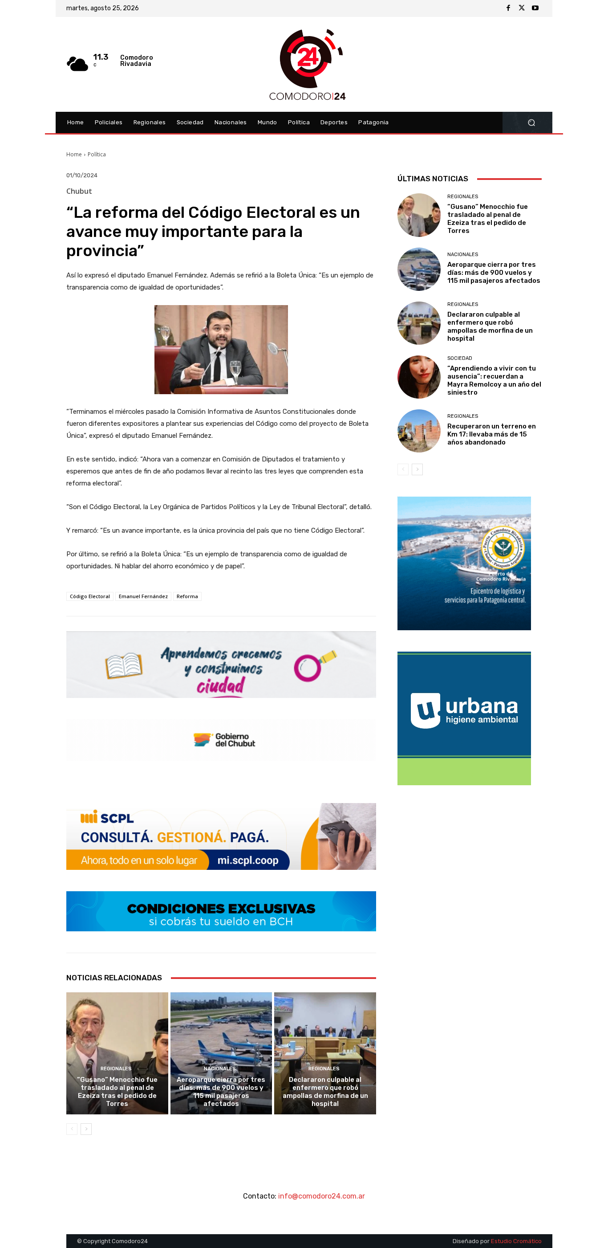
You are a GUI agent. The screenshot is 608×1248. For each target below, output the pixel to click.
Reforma (187, 596)
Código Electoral (90, 596)
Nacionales (220, 1068)
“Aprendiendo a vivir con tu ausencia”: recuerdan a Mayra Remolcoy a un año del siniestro (494, 380)
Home (74, 154)
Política (97, 154)
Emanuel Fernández (143, 596)
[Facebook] (508, 8)
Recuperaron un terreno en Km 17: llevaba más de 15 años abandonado (491, 434)
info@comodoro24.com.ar (321, 1196)
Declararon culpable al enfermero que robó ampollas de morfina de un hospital (325, 1092)
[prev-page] (71, 1129)
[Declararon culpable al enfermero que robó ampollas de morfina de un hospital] (325, 1053)
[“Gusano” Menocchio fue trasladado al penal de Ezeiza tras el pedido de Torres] (117, 1053)
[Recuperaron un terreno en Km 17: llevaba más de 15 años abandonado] (419, 431)
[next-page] (86, 1129)
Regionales (116, 1068)
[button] (531, 122)
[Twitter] (521, 8)
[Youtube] (535, 8)
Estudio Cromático (516, 1241)
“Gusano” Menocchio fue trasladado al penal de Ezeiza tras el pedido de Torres (117, 1092)
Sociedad (459, 358)
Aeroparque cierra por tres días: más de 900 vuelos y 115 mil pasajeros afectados (221, 1092)
